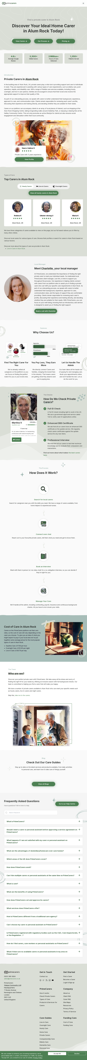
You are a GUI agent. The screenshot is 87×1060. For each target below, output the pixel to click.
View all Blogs (43, 784)
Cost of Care (68, 1022)
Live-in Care (44, 1022)
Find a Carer (67, 976)
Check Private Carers (47, 996)
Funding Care (68, 1025)
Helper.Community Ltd (13, 985)
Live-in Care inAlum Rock (16, 248)
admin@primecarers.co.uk (12, 978)
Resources (67, 1005)
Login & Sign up (68, 982)
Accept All (57, 1053)
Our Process (42, 41)
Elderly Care (44, 1042)
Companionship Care (47, 1039)
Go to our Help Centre (67, 804)
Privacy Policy (68, 1008)
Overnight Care (45, 1025)
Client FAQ (67, 996)
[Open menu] (83, 3)
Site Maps (67, 1002)
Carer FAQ (67, 999)
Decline (76, 1053)
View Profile (29, 159)
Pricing (65, 41)
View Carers (20, 41)
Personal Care (45, 1048)
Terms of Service (69, 1012)
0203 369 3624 (9, 976)
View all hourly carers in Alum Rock (43, 193)
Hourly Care (44, 1028)
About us (66, 993)
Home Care (44, 1032)
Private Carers (45, 1035)
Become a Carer (69, 979)
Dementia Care (45, 1045)
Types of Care (45, 999)
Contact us (44, 976)
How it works (44, 993)
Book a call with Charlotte (45, 311)
